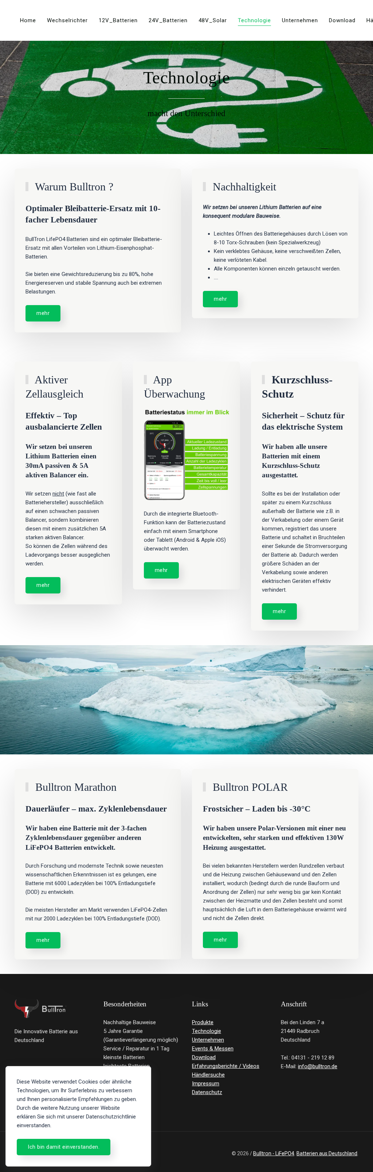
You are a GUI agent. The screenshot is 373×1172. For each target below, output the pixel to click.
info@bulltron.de (317, 1066)
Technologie (254, 20)
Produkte (202, 1022)
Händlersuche (208, 1075)
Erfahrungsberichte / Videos (225, 1066)
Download (342, 20)
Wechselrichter (67, 20)
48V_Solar (213, 20)
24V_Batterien (168, 20)
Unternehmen (300, 20)
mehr (43, 313)
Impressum (205, 1083)
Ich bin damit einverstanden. (63, 1147)
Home (28, 20)
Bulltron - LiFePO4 (273, 1153)
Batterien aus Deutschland (327, 1153)
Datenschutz (207, 1092)
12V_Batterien (118, 20)
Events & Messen (212, 1048)
